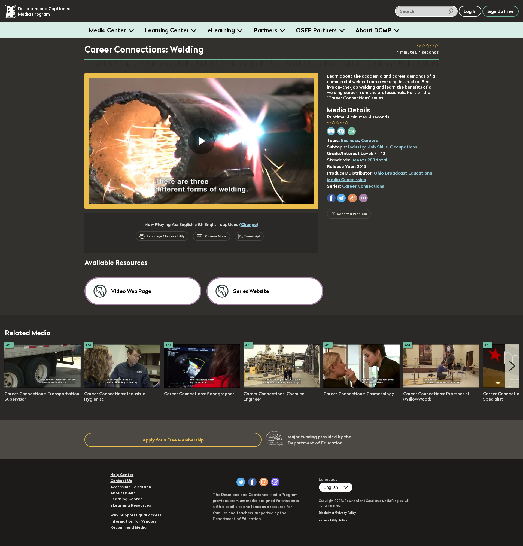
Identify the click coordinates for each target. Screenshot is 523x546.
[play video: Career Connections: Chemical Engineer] (282, 386)
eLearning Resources (130, 505)
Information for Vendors (133, 521)
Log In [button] (470, 11)
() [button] (248, 224)
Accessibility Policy (333, 520)
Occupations (403, 147)
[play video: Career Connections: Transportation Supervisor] (42, 386)
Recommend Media (128, 527)
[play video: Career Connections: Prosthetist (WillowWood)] (441, 386)
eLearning (221, 30)
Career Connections (363, 186)
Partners (265, 30)
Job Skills (378, 147)
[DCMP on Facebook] (252, 482)
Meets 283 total (370, 160)
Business (350, 140)
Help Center (121, 474)
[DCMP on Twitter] (240, 482)
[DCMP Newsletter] (275, 482)
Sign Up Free (500, 11)
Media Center (107, 30)
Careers (369, 140)
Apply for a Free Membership (173, 440)
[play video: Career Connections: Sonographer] (202, 386)
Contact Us (121, 480)
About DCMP (373, 30)
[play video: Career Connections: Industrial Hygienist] (122, 386)
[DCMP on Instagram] (263, 482)
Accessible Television (130, 486)
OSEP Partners (316, 30)
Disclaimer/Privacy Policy (337, 513)
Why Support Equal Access (135, 515)
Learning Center (167, 30)
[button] (331, 198)
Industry (357, 147)
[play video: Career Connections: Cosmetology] (361, 386)
